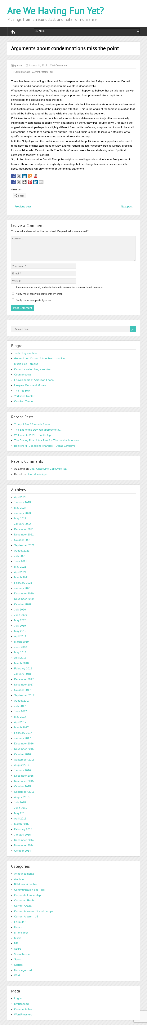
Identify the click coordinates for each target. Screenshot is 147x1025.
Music (17, 937)
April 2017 (20, 722)
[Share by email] (41, 182)
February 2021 (23, 582)
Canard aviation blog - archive (32, 369)
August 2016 (21, 764)
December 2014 (24, 839)
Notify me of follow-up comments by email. (39, 293)
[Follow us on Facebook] (13, 176)
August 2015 (21, 797)
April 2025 (20, 497)
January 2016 (22, 770)
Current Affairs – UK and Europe (33, 911)
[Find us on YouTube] (35, 176)
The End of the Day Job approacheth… (38, 429)
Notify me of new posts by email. (34, 300)
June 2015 (20, 807)
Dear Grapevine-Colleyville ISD (48, 468)
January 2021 (22, 588)
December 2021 (24, 529)
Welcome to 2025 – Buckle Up (32, 435)
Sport (17, 959)
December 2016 (24, 743)
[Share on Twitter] (19, 182)
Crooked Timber (24, 401)
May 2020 (20, 620)
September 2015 (24, 791)
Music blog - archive (26, 363)
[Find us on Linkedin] (24, 176)
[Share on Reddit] (24, 182)
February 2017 (23, 732)
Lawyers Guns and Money (30, 385)
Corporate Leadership (27, 895)
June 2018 (20, 647)
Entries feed (21, 1003)
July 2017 (20, 706)
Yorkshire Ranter (24, 395)
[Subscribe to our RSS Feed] (30, 176)
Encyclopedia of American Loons (34, 379)
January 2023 (22, 513)
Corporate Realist (24, 900)
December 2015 (24, 775)
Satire (17, 948)
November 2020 (24, 598)
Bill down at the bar (25, 884)
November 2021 (24, 534)
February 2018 (23, 668)
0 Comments (60, 65)
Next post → (128, 206)
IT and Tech (21, 932)
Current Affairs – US (26, 916)
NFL (16, 943)
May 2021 (20, 566)
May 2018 (20, 652)
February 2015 (23, 829)
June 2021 (20, 561)
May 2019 (20, 630)
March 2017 (21, 727)
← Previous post (21, 206)
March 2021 (21, 577)
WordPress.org (23, 1014)
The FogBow (22, 390)
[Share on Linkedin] (35, 182)
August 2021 (21, 550)
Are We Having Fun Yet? (55, 10)
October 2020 (22, 604)
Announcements (24, 873)
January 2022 (22, 523)
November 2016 (24, 748)
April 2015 (20, 818)
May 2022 (20, 518)
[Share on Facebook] (13, 182)
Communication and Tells (29, 889)
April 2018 (20, 657)
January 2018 (22, 673)
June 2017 (20, 711)
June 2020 (20, 614)
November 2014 (24, 845)
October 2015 (22, 786)
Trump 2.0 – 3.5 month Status (32, 424)
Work (17, 975)
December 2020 (24, 593)
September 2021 (24, 545)
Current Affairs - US (43, 71)
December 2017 (24, 679)
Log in (18, 998)
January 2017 (22, 738)
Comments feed (23, 1009)
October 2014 (22, 850)
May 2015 (20, 813)
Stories (18, 964)
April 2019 (20, 636)
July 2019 (20, 625)
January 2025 (22, 502)
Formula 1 (20, 921)
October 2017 (22, 689)
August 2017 (21, 700)
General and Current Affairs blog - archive (39, 358)
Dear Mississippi (37, 474)
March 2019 (21, 641)
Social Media (22, 954)
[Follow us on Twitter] (19, 176)
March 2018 (21, 663)
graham (18, 65)
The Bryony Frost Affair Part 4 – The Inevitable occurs (46, 440)
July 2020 (20, 609)
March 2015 (21, 823)
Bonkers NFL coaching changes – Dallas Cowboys (44, 445)
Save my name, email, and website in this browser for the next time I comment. (60, 287)
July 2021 (20, 555)
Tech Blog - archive (25, 353)
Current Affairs (22, 71)
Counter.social (22, 374)
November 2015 (24, 781)
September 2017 (24, 695)
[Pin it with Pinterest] (30, 182)
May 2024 (20, 507)
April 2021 (20, 572)
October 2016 (22, 754)
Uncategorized (23, 970)
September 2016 (24, 759)
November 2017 (24, 684)
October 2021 (22, 539)
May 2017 (20, 716)
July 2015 (20, 802)
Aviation (19, 879)
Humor (18, 927)
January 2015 (22, 834)
